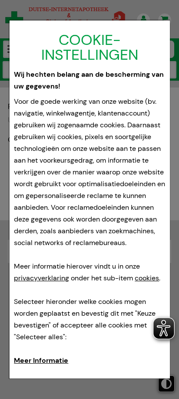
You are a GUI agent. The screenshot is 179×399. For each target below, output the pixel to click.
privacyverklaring (41, 278)
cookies (147, 278)
